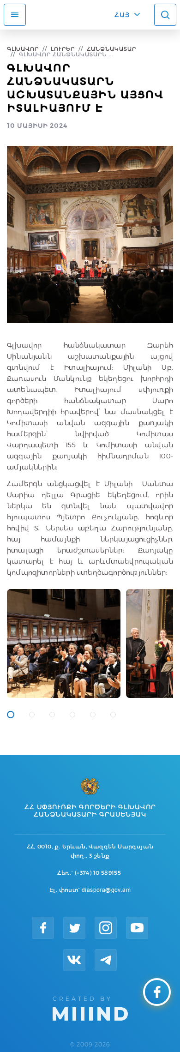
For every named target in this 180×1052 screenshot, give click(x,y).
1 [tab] (10, 714)
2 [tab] (32, 714)
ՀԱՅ (122, 14)
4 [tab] (72, 714)
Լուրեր (63, 49)
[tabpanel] (63, 643)
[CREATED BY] (90, 1008)
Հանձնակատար (111, 49)
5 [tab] (93, 714)
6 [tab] (113, 714)
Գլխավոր (23, 49)
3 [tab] (52, 714)
